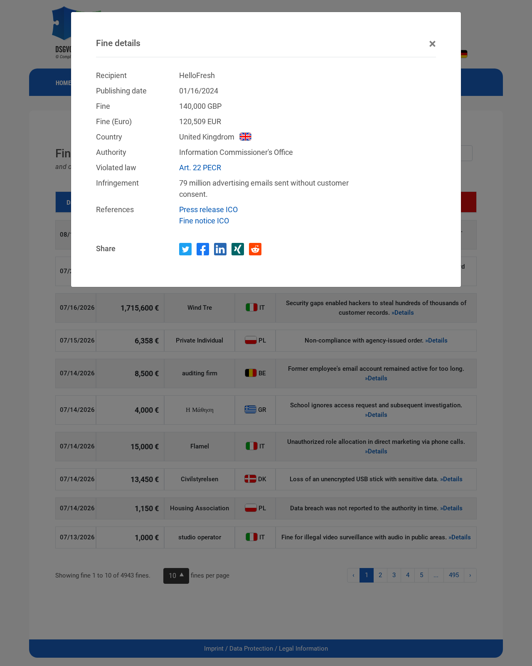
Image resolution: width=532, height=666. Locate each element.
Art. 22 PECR (200, 167)
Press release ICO (208, 209)
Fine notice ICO (204, 220)
